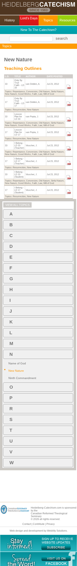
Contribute (39, 524)
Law (40, 94)
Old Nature (44, 91)
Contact (26, 524)
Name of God (17, 363)
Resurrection (19, 109)
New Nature (11, 94)
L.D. (7, 76)
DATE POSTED (55, 76)
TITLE (17, 76)
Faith (34, 94)
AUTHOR (31, 76)
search (62, 38)
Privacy (50, 524)
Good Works (24, 94)
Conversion (32, 91)
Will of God (48, 94)
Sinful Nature (57, 91)
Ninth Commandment (22, 378)
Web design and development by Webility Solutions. (39, 530)
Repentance (19, 91)
